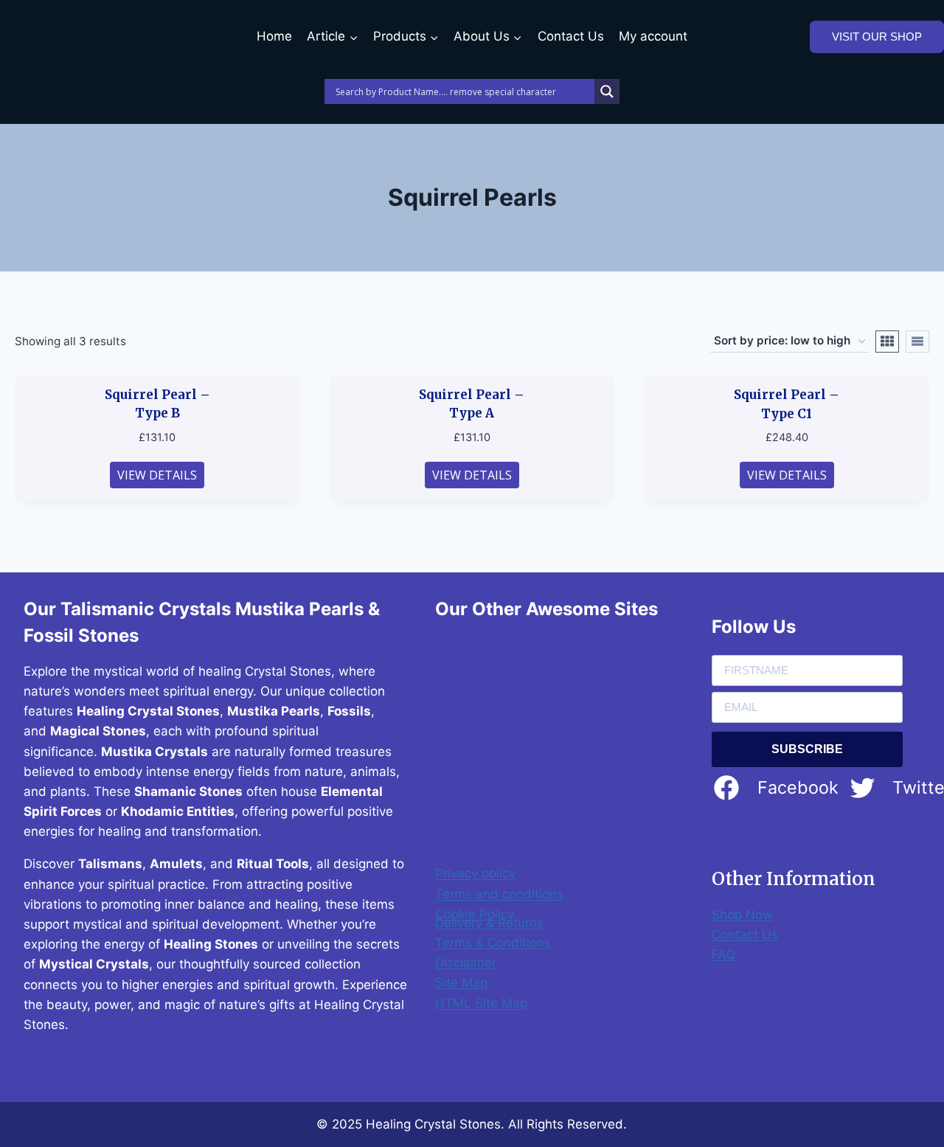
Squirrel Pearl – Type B (157, 404)
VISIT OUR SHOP (877, 36)
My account (653, 36)
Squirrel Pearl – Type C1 (786, 404)
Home (274, 36)
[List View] (917, 341)
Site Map (461, 982)
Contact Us (571, 36)
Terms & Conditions (493, 942)
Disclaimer (465, 962)
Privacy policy (475, 873)
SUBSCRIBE (807, 749)
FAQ (723, 954)
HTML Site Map (481, 1003)
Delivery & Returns (489, 922)
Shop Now (742, 914)
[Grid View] (887, 341)
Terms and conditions (499, 894)
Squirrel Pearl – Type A (471, 404)
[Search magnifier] (607, 91)
